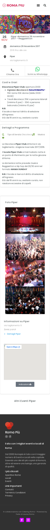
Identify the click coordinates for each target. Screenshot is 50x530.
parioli (13, 329)
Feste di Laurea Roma (25, 514)
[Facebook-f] (10, 436)
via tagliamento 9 (19, 60)
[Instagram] (6, 436)
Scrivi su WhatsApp (38, 74)
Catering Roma (28, 511)
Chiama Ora (12, 74)
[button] (38, 5)
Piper (12, 56)
